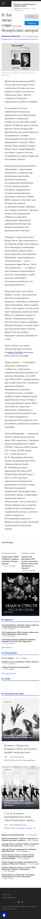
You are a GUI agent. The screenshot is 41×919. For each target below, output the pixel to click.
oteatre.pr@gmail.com (9, 897)
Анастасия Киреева (17, 757)
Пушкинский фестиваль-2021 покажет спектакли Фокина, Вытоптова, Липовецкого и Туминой (29, 562)
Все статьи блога (9, 673)
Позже (21, 15)
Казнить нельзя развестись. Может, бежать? (20, 662)
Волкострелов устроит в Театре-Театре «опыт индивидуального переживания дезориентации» (18, 856)
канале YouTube (15, 352)
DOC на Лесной (16, 760)
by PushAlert (18, 18)
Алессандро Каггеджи (24, 828)
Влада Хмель (8, 39)
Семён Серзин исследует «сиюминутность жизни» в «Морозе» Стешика (19, 863)
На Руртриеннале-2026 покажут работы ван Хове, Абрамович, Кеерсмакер (20, 633)
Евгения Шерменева (21, 39)
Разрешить (33, 15)
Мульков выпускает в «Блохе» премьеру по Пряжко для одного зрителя (20, 839)
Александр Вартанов (30, 760)
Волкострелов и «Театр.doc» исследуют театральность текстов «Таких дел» (18, 876)
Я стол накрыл (8, 658)
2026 (7, 760)
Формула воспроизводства (13, 835)
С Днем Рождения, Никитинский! (15, 667)
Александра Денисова (18, 825)
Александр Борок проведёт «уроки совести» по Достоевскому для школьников (20, 626)
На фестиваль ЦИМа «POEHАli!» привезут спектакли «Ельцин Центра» (10, 560)
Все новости (7, 647)
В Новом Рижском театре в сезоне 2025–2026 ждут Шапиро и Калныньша (19, 868)
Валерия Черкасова (11, 36)
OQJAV (12, 828)
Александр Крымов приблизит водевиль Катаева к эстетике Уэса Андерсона (18, 640)
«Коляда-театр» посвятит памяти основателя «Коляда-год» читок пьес (20, 845)
